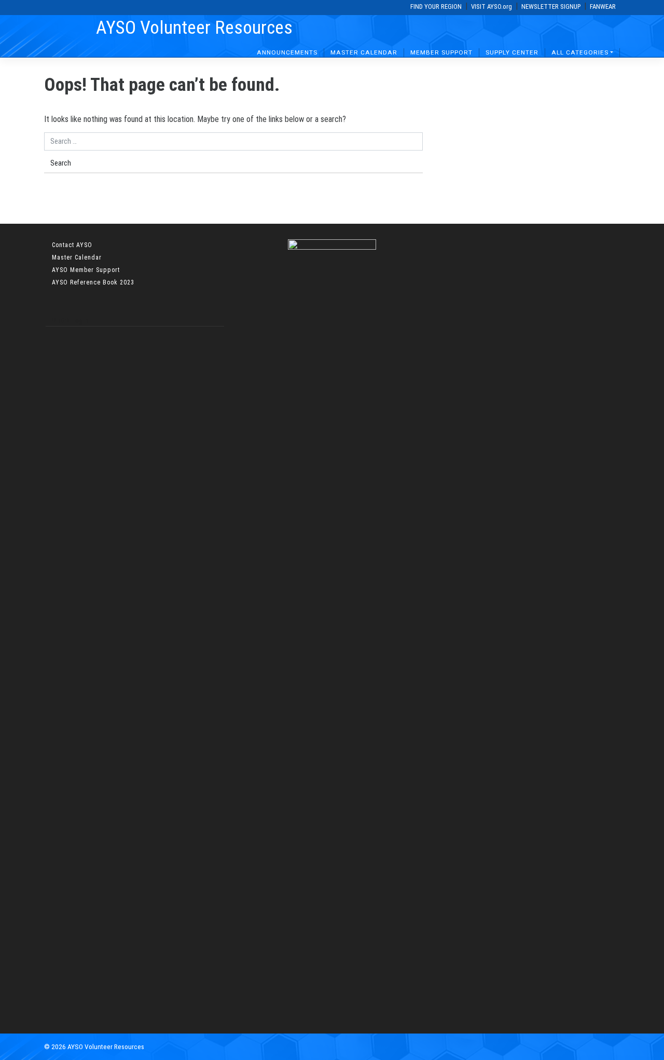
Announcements (287, 52)
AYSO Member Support (86, 270)
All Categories (579, 52)
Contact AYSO (72, 245)
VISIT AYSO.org (491, 6)
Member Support (441, 52)
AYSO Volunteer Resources (194, 27)
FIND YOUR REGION (436, 6)
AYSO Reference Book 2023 (93, 282)
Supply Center (512, 52)
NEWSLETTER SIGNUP (550, 6)
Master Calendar (363, 52)
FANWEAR (603, 6)
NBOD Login (70, 320)
